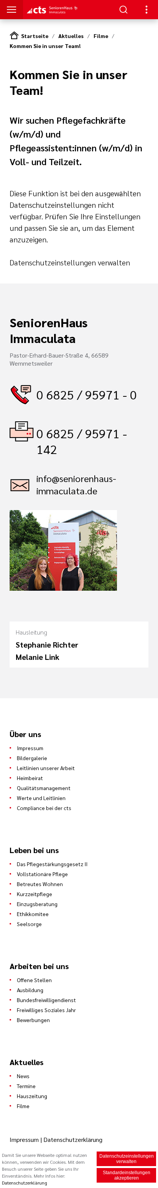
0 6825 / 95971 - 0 (86, 394)
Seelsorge (29, 923)
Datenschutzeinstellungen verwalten (70, 262)
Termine (26, 1085)
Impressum (30, 747)
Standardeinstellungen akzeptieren (126, 1175)
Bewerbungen (33, 1019)
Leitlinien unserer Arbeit (46, 767)
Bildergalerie (32, 757)
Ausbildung (30, 989)
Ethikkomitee (33, 913)
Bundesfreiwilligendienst (46, 999)
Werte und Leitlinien (41, 797)
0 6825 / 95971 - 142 (81, 441)
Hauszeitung (32, 1095)
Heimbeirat (30, 777)
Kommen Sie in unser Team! (45, 45)
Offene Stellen (34, 979)
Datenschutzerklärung (72, 1139)
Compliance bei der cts (44, 807)
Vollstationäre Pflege (42, 873)
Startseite (34, 35)
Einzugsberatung (37, 903)
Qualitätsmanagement (44, 787)
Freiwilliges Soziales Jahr (46, 1009)
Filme (101, 35)
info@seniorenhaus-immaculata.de (76, 484)
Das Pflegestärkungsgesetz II (52, 863)
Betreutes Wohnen (40, 883)
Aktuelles (71, 35)
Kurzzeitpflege (34, 893)
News (23, 1075)
